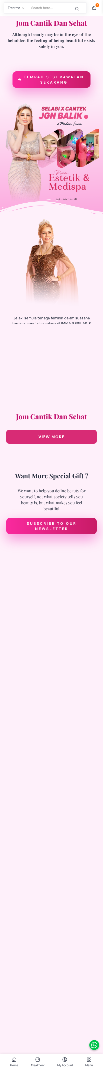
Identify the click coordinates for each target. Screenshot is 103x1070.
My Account (65, 1065)
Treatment (37, 1065)
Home (14, 1065)
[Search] (80, 8)
